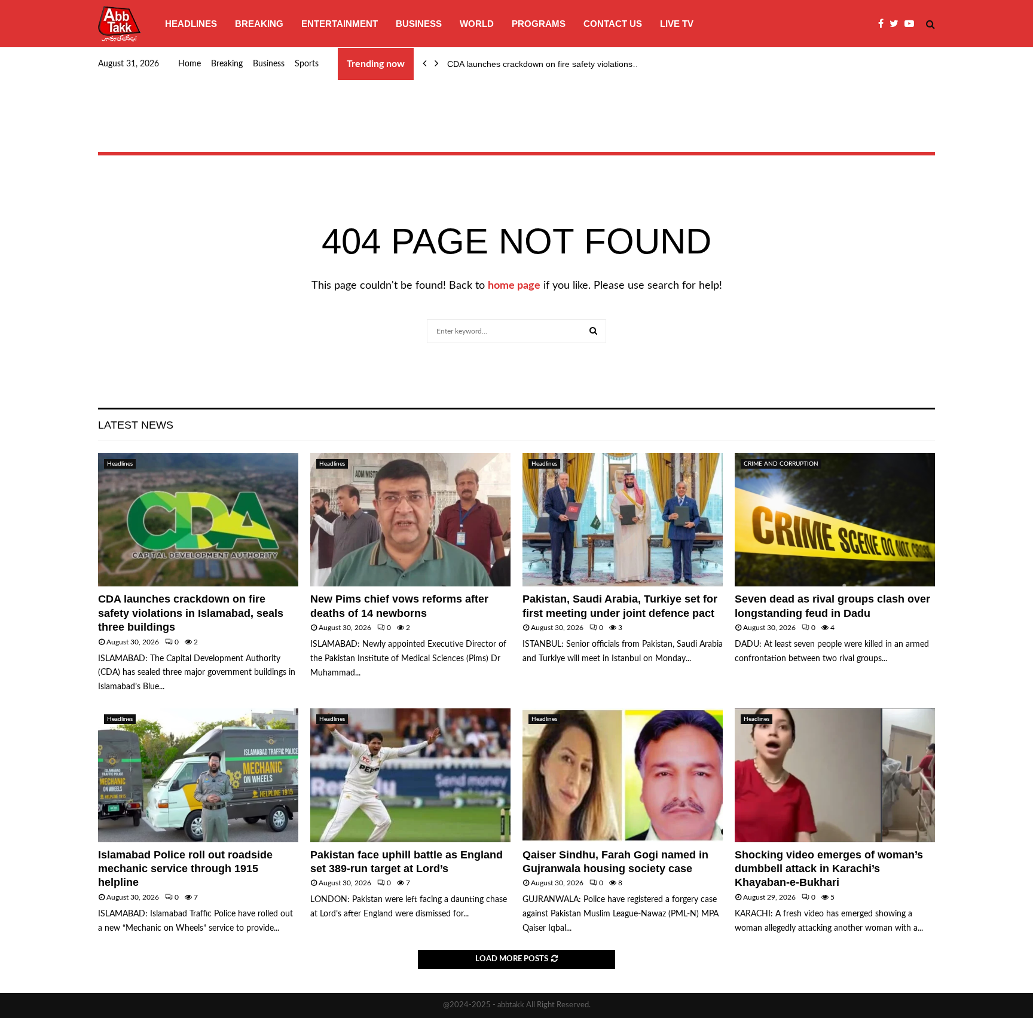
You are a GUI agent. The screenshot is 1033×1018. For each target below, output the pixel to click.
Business (419, 24)
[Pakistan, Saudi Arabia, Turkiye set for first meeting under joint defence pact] (622, 519)
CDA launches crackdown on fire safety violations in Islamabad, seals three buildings (190, 613)
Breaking (259, 24)
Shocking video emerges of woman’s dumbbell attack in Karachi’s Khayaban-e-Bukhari (829, 869)
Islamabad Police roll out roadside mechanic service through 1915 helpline (185, 869)
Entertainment (339, 24)
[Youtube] (912, 24)
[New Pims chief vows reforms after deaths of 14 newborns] (410, 519)
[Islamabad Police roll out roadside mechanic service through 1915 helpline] (198, 775)
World (477, 24)
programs (539, 24)
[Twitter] (897, 24)
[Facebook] (884, 24)
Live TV (676, 24)
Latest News (135, 425)
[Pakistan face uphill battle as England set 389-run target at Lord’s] (410, 775)
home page (514, 285)
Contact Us (612, 24)
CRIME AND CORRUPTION (781, 464)
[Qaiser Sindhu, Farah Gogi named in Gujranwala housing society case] (622, 775)
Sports (307, 64)
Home (189, 64)
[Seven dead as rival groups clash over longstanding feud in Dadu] (835, 519)
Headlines (191, 24)
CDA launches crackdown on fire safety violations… (544, 64)
